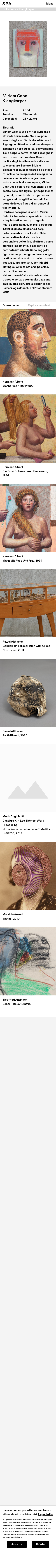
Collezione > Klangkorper (18, 9)
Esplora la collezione (41, 305)
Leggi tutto (45, 1514)
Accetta (16, 1544)
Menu (50, 3)
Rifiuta (40, 1544)
